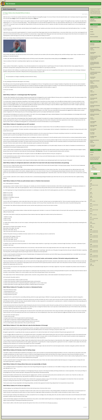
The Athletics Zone (93, 136)
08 (93, 185)
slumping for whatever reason (42, 378)
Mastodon (92, 152)
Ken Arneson (10, 4)
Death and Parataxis (93, 125)
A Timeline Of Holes (93, 94)
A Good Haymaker (93, 121)
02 (94, 201)
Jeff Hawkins (24, 137)
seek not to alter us (53, 402)
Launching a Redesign (94, 26)
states (27, 186)
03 (93, 201)
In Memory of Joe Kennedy (94, 114)
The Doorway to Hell (93, 98)
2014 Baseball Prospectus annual (26, 108)
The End (91, 29)
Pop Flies (91, 31)
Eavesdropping (92, 77)
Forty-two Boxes (93, 52)
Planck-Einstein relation (65, 165)
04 (90, 186)
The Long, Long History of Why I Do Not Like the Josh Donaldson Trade (95, 57)
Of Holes (91, 117)
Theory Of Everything (61, 254)
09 (94, 204)
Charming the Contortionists (95, 105)
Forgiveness (92, 34)
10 (90, 185)
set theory (8, 115)
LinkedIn (91, 154)
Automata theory (6, 186)
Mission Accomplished (94, 36)
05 (97, 185)
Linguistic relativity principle (26, 97)
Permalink (85, 407)
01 (90, 181)
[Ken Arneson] (3, 5)
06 (90, 197)
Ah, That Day (92, 132)
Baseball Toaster (93, 20)
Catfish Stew (92, 19)
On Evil (91, 90)
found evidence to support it (37, 71)
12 (90, 201)
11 (90, 190)
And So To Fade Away (93, 101)
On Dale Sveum (92, 145)
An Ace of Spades (93, 128)
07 (94, 185)
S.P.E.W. (8, 400)
